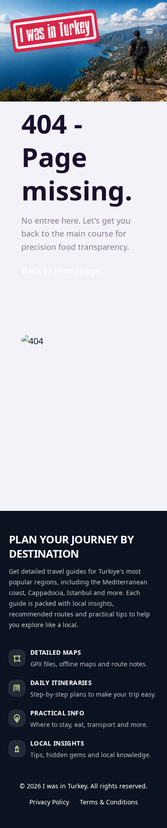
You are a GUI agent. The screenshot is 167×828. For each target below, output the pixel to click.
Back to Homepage (60, 271)
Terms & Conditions (109, 802)
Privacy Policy (49, 802)
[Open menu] (149, 31)
